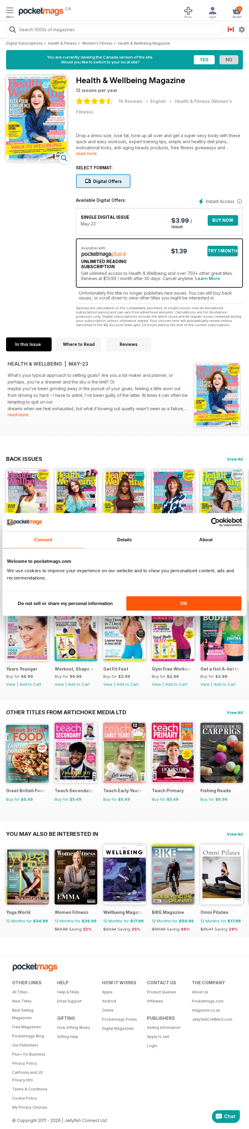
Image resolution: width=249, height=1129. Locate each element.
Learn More (207, 278)
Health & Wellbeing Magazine (144, 43)
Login (152, 1045)
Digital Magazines (118, 1028)
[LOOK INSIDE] (36, 159)
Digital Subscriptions (24, 43)
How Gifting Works (73, 1027)
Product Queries (161, 992)
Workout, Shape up (75, 668)
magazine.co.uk (206, 1010)
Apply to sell (158, 1036)
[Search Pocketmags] (12, 30)
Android (109, 1001)
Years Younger (21, 668)
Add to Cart (30, 684)
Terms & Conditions (29, 1089)
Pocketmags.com (207, 1001)
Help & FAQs (68, 992)
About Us (200, 992)
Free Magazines (26, 1027)
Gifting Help (67, 1036)
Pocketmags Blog (28, 1036)
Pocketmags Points (119, 1019)
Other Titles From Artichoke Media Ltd (66, 712)
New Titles (22, 1001)
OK (183, 603)
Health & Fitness (62, 43)
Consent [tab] (43, 539)
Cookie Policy (24, 1098)
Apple (107, 992)
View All (235, 459)
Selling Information (163, 1027)
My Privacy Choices (29, 1107)
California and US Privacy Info (27, 1076)
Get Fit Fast (115, 668)
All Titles (20, 992)
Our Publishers (25, 1045)
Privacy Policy (24, 1063)
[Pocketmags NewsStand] (39, 12)
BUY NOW (223, 220)
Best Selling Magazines (22, 1014)
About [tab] (206, 539)
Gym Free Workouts (172, 668)
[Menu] (9, 11)
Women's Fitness (97, 43)
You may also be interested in (52, 834)
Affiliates (155, 1001)
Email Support (69, 1001)
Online (108, 1010)
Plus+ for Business (29, 1054)
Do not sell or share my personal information (65, 603)
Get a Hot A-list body (220, 668)
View (10, 684)
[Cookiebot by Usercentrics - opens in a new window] (215, 522)
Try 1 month (222, 250)
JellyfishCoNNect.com (212, 1019)
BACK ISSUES (24, 459)
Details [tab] (124, 539)
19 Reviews (130, 101)
